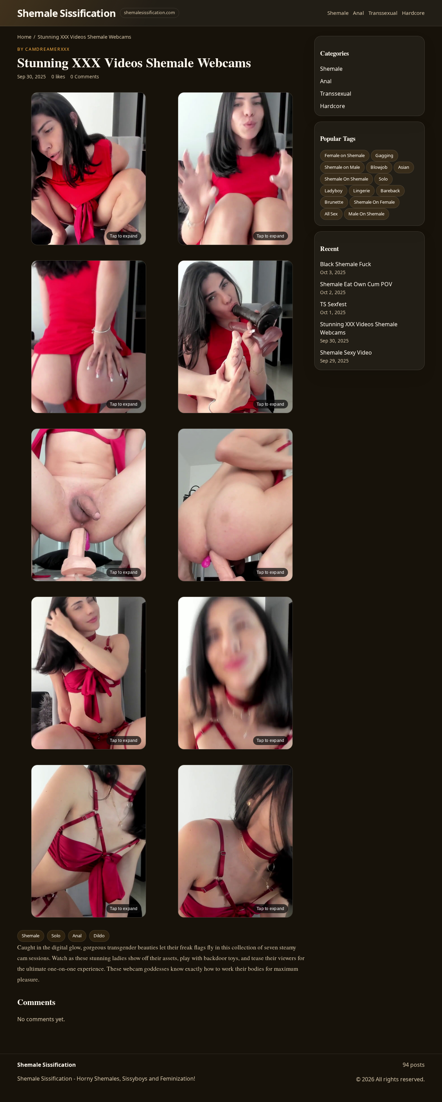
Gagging (384, 155)
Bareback (390, 190)
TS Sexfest (333, 304)
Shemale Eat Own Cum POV (356, 284)
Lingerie (361, 190)
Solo (55, 935)
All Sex (331, 214)
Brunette (334, 202)
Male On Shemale (366, 214)
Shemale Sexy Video (346, 352)
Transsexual (382, 12)
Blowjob (379, 167)
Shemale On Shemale (346, 179)
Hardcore (413, 12)
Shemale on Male (342, 167)
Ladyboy (334, 190)
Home (24, 36)
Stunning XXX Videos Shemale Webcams (358, 328)
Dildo (99, 935)
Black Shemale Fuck (345, 264)
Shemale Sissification (66, 13)
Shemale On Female (374, 202)
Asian (403, 167)
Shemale (338, 12)
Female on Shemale (345, 155)
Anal (358, 12)
